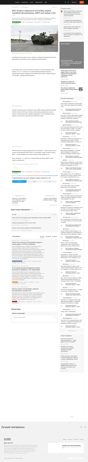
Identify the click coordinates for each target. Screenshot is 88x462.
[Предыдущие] (81, 427)
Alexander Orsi (66, 136)
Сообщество (24, 2)
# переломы (31, 282)
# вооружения (15, 23)
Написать (74, 2)
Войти (81, 2)
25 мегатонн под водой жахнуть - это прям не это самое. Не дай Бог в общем (71, 290)
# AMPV (23, 22)
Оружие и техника (16, 22)
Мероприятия (39, 2)
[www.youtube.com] (74, 458)
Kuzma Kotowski (66, 309)
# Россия (23, 262)
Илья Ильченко (66, 183)
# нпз (19, 262)
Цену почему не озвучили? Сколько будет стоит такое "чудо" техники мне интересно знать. (71, 105)
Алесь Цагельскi (66, 217)
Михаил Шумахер (67, 101)
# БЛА (29, 261)
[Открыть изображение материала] (34, 38)
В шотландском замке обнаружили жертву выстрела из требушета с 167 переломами (26, 269)
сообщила (19, 71)
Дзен (34, 181)
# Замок (20, 282)
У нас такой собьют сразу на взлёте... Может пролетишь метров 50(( (70, 186)
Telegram (19, 181)
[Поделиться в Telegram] (6, 17)
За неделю (48, 236)
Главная (17, 2)
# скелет (37, 282)
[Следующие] (85, 427)
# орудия (25, 282)
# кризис (14, 262)
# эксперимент (16, 303)
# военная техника (46, 22)
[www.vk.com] (71, 458)
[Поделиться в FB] (6, 11)
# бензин (25, 261)
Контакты (70, 439)
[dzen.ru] (77, 458)
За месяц (54, 236)
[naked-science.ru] (83, 458)
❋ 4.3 (14, 15)
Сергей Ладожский (67, 193)
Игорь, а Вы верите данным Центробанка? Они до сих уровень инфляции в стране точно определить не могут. (71, 197)
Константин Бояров (67, 252)
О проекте (75, 439)
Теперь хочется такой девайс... (68, 311)
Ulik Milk (64, 160)
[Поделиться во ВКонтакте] (6, 20)
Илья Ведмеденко (25, 7)
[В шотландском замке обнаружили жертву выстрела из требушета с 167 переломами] (51, 272)
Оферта (65, 439)
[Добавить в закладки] (6, 8)
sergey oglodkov (24, 225)
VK (49, 181)
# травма (23, 283)
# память (39, 301)
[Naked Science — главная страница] (9, 2)
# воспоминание (21, 301)
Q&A (46, 2)
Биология (15, 301)
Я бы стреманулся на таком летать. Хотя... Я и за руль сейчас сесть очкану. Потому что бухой (72, 221)
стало (22, 158)
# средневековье (16, 283)
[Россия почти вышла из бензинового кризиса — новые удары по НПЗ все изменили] (51, 247)
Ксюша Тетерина (66, 113)
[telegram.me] (80, 458)
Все (32, 209)
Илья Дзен (65, 287)
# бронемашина (29, 22)
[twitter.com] (69, 458)
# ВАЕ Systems (37, 22)
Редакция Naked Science (26, 230)
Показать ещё (71, 330)
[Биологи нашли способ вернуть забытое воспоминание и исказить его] (51, 293)
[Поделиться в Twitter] (6, 14)
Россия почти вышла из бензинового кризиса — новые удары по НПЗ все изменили (27, 243)
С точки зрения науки (17, 261)
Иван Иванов (66, 228)
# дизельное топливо (36, 261)
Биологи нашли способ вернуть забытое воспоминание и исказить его (25, 289)
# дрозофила (29, 301)
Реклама (81, 439)
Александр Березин (67, 297)
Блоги (31, 2)
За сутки (42, 236)
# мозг (34, 301)
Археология (15, 282)
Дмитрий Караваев (67, 124)
